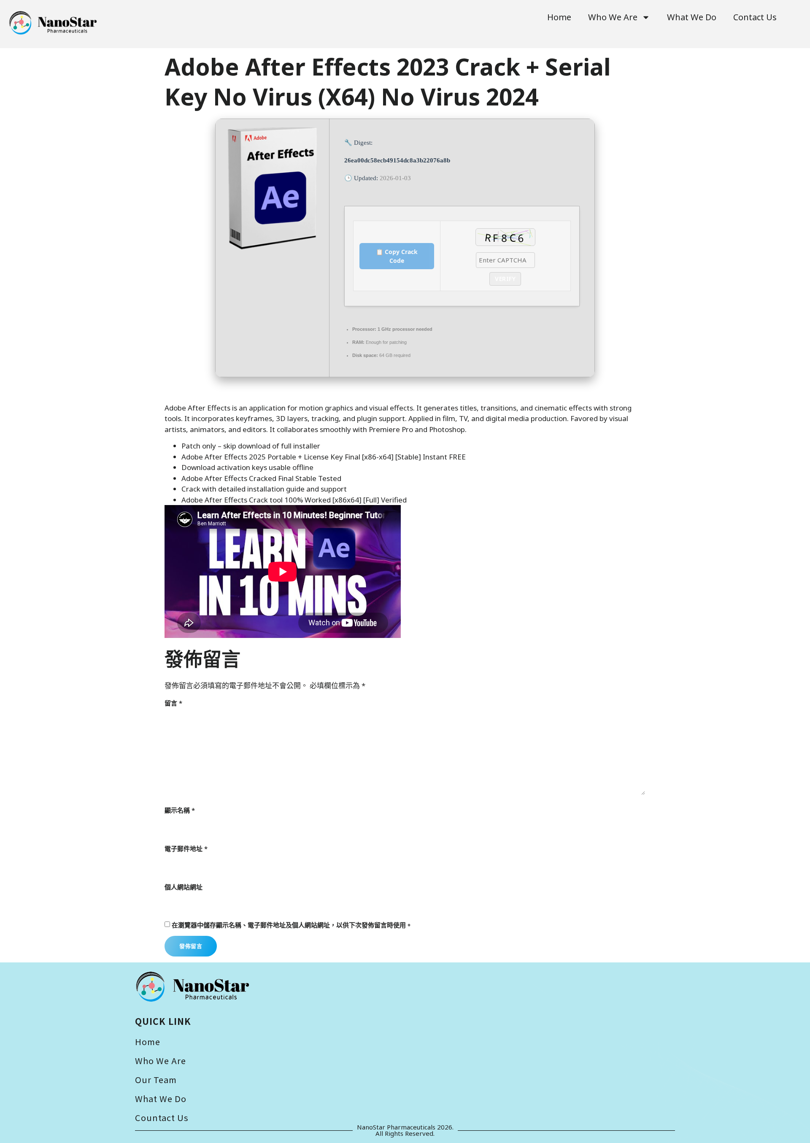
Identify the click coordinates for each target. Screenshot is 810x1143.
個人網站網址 (183, 887)
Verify (505, 279)
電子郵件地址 (186, 848)
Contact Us (755, 17)
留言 (173, 703)
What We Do (691, 17)
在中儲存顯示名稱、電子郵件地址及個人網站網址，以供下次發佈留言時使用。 (292, 925)
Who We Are (612, 17)
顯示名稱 (180, 810)
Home (559, 17)
